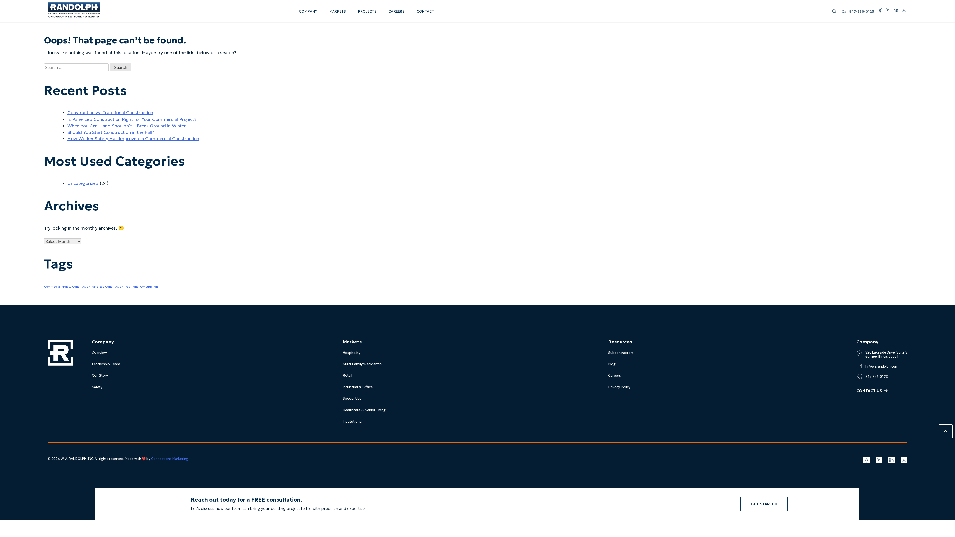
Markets (337, 11)
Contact (425, 11)
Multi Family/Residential (362, 364)
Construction (81, 286)
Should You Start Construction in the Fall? (110, 132)
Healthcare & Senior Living (364, 410)
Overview (99, 352)
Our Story (100, 375)
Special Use (352, 398)
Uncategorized (82, 183)
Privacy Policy (619, 387)
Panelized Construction (107, 286)
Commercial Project (57, 286)
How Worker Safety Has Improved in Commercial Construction (133, 138)
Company (308, 11)
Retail (347, 375)
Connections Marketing (169, 459)
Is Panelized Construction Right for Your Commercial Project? (131, 119)
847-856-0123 (858, 11)
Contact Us (869, 390)
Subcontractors (621, 352)
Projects (367, 11)
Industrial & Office (358, 387)
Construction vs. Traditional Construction (110, 112)
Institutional (352, 421)
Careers (396, 11)
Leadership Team (106, 364)
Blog (612, 364)
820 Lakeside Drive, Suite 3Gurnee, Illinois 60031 (886, 354)
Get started (764, 503)
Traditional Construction (141, 286)
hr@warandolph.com (881, 366)
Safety (97, 387)
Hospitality (351, 352)
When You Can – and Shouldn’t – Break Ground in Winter (126, 126)
